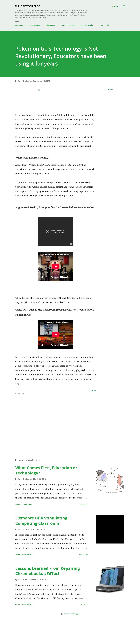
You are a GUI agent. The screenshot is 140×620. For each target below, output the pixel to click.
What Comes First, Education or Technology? (46, 470)
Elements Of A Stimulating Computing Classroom (41, 520)
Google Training (87, 25)
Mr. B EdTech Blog (27, 6)
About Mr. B (50, 25)
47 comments (27, 554)
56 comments (27, 605)
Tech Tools (104, 25)
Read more (83, 504)
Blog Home (19, 25)
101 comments (28, 504)
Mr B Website (35, 25)
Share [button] (110, 90)
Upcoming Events (68, 25)
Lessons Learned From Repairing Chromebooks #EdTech (47, 571)
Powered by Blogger (71, 614)
